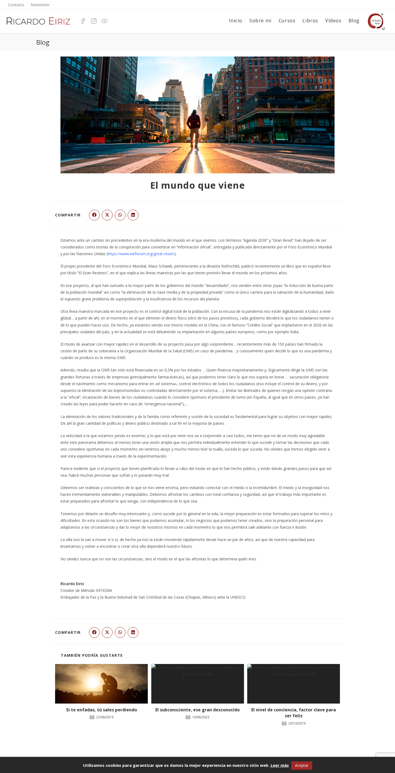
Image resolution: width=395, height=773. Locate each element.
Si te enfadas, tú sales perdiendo (101, 710)
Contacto (16, 4)
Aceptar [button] (301, 765)
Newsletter (40, 4)
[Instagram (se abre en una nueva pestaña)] (92, 20)
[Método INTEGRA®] (375, 20)
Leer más (280, 765)
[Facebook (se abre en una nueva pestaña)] (82, 20)
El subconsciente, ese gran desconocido (197, 710)
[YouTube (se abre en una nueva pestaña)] (103, 20)
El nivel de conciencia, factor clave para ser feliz (293, 713)
